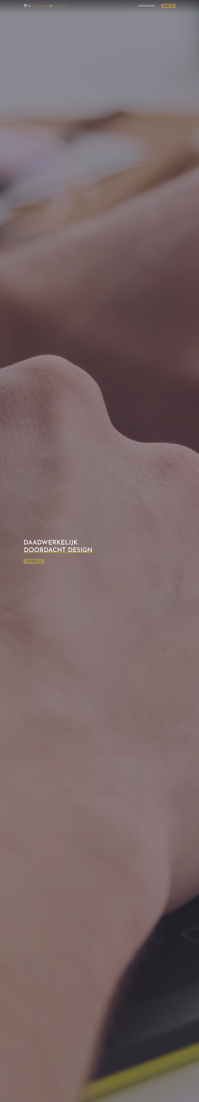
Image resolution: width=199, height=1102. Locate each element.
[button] (168, 6)
